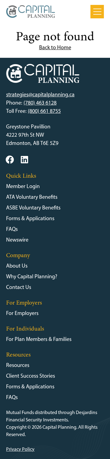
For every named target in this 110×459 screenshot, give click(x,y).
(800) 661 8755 (44, 111)
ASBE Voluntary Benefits (33, 207)
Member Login (23, 186)
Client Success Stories (30, 375)
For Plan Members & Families (39, 339)
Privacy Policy (20, 449)
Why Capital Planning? (31, 276)
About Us (17, 265)
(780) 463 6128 (40, 102)
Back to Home (55, 47)
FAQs (12, 229)
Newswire (17, 239)
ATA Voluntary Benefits (31, 197)
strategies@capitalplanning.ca (40, 94)
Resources (17, 365)
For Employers (22, 313)
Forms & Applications (30, 218)
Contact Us (18, 287)
